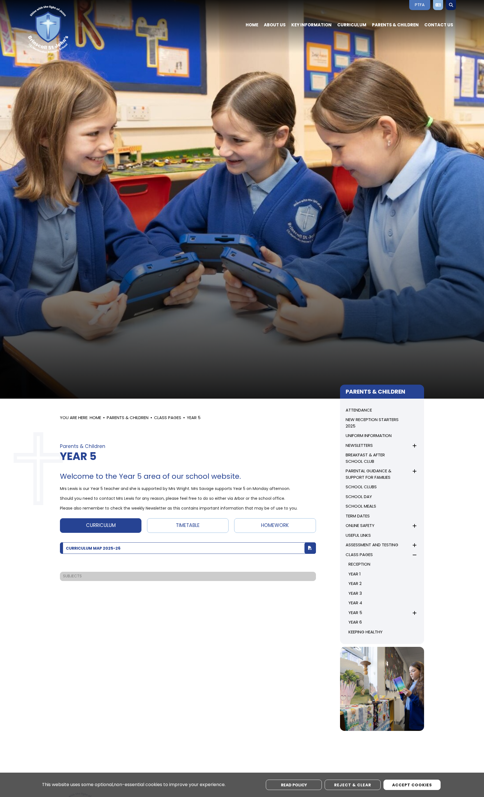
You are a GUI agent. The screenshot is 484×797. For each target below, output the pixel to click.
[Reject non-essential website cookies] (353, 785)
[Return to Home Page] (68, 29)
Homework (275, 526)
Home (95, 418)
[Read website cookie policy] (294, 785)
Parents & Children (127, 418)
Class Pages (167, 418)
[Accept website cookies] (412, 785)
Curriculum (101, 526)
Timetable (188, 526)
